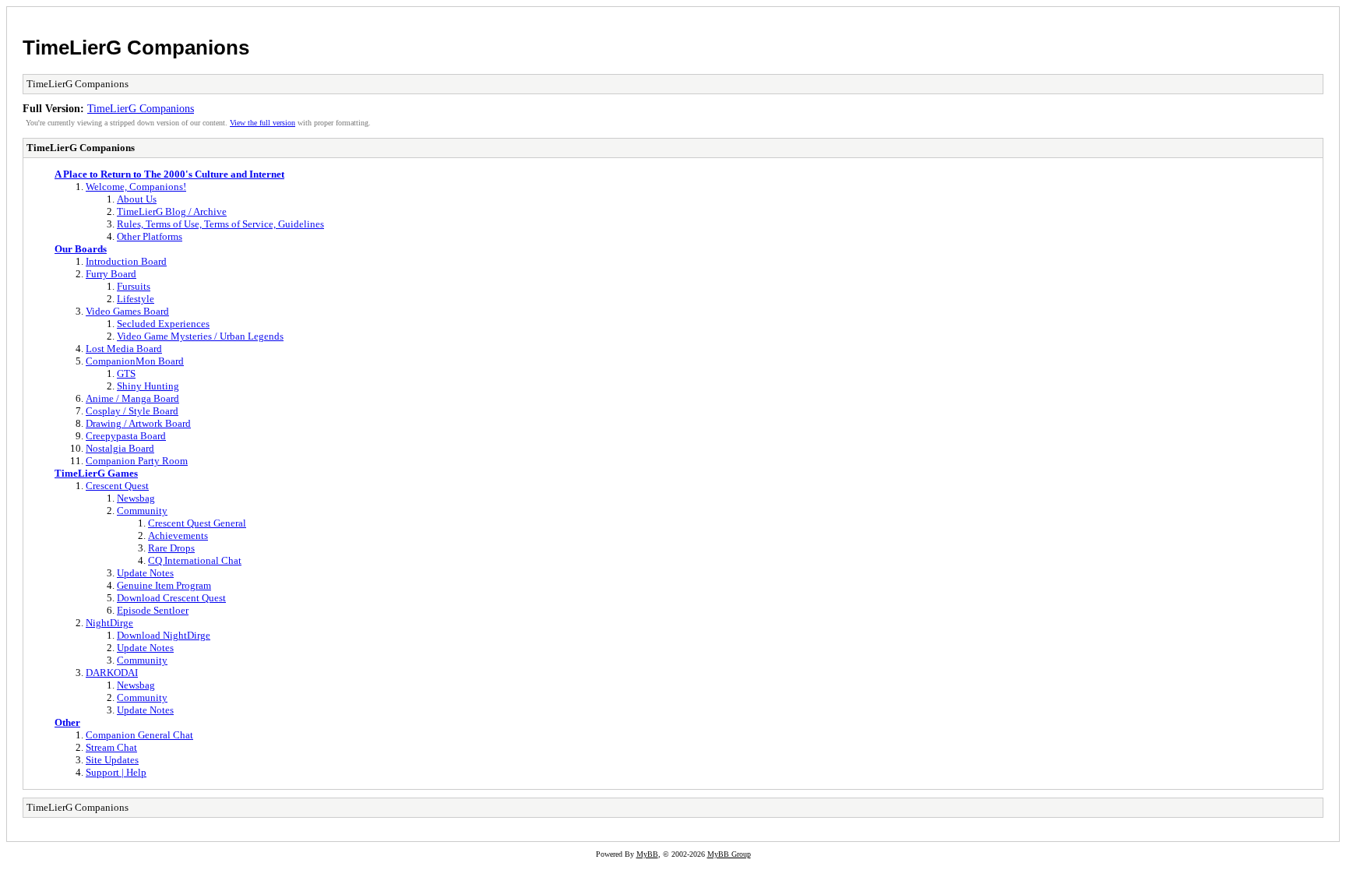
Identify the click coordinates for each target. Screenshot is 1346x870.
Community (142, 510)
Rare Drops (171, 548)
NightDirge (109, 623)
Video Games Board (127, 311)
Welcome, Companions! (136, 186)
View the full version (262, 122)
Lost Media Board (124, 348)
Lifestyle (135, 299)
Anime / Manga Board (132, 398)
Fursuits (133, 286)
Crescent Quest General (197, 523)
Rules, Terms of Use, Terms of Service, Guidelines (220, 224)
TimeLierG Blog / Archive (172, 211)
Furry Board (111, 274)
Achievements (178, 535)
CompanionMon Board (135, 361)
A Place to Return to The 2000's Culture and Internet (169, 174)
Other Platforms (149, 236)
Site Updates (112, 760)
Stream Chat (111, 747)
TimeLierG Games (96, 473)
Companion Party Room (137, 461)
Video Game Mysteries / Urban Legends (200, 336)
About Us (137, 199)
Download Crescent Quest (171, 598)
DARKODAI (112, 672)
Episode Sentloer (153, 610)
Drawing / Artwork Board (138, 423)
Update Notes (145, 573)
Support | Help (116, 772)
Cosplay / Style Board (132, 411)
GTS (126, 373)
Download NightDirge (163, 635)
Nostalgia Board (120, 448)
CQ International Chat (194, 560)
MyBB (647, 854)
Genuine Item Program (164, 585)
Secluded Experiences (163, 323)
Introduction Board (126, 261)
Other (67, 722)
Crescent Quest (117, 485)
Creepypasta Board (126, 436)
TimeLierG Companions (136, 47)
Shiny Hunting (148, 386)
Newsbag (136, 498)
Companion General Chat (139, 735)
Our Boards (81, 249)
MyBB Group (729, 854)
